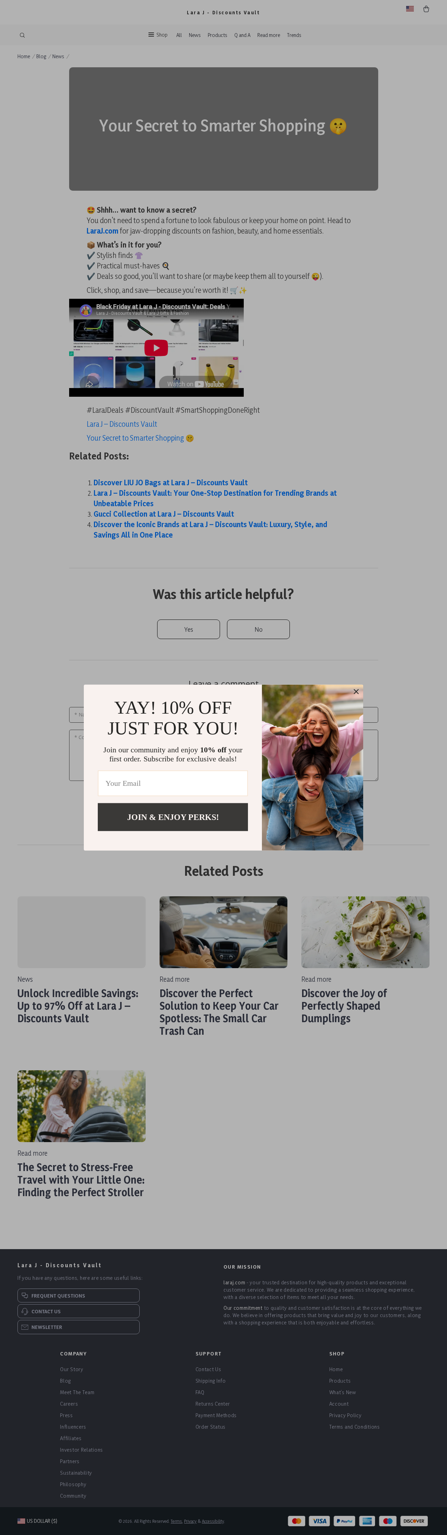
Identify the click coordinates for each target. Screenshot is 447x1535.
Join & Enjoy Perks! (173, 816)
